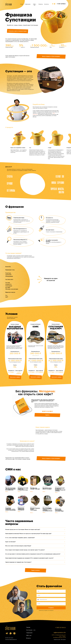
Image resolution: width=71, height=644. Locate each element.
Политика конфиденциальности (11, 639)
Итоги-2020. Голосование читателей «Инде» (59, 510)
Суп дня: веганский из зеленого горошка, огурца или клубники (60, 489)
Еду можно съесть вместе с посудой (47, 488)
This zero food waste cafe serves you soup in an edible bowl (10, 489)
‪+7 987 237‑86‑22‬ (60, 627)
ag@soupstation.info (60, 632)
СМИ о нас (34, 5)
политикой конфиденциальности (58, 610)
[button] (17, 31)
